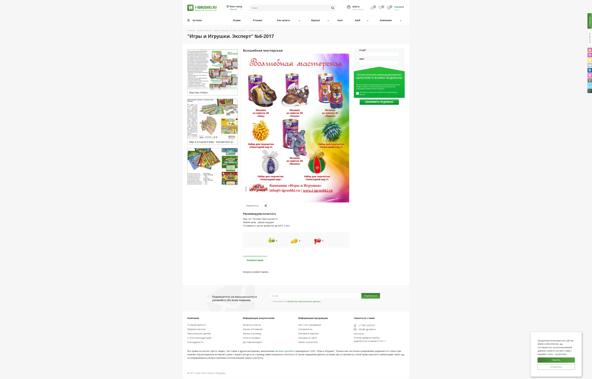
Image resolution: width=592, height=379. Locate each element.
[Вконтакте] (590, 65)
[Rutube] (590, 55)
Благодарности (195, 342)
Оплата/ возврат (252, 337)
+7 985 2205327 (367, 325)
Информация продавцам (313, 318)
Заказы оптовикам (252, 329)
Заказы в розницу (252, 333)
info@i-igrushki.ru (367, 329)
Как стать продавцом (309, 324)
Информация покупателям (258, 318)
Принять (556, 360)
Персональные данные (199, 333)
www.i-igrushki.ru (286, 351)
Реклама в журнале (308, 333)
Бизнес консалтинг (308, 342)
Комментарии (255, 260)
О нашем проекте (196, 324)
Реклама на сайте (307, 337)
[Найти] (332, 8)
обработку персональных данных (304, 301)
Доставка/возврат (252, 342)
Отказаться (556, 366)
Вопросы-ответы (252, 324)
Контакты (359, 333)
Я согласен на (297, 301)
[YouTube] (590, 50)
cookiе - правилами (556, 354)
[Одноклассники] (590, 60)
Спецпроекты (305, 329)
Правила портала (196, 329)
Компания (193, 318)
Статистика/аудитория (199, 337)
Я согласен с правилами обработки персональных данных (379, 93)
